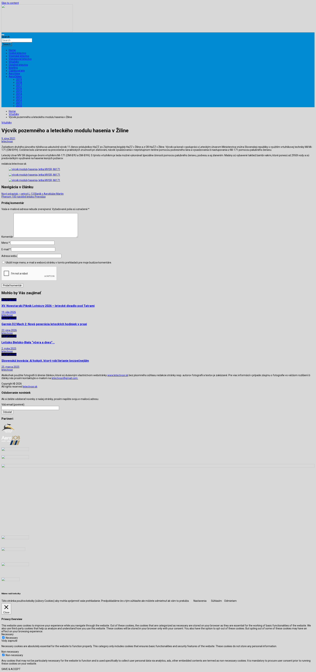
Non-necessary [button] (10, 651)
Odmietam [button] (230, 600)
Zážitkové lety (17, 70)
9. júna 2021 (8, 138)
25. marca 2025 (10, 366)
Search (5, 36)
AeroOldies (15, 76)
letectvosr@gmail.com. (65, 378)
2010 (19, 105)
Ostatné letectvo (18, 64)
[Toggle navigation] (2, 34)
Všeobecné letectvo (20, 58)
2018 (19, 82)
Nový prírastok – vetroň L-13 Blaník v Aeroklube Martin (32, 193)
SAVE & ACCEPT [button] (10, 669)
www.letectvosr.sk (117, 375)
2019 (19, 79)
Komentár (7, 236)
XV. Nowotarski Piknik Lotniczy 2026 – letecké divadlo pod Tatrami (48, 306)
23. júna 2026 (9, 330)
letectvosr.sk (30, 386)
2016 (19, 88)
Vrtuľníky (14, 61)
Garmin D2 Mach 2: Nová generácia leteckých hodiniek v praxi (44, 324)
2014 (19, 94)
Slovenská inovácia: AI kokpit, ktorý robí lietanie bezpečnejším (45, 360)
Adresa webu (9, 255)
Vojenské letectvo (19, 56)
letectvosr (7, 141)
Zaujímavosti (8, 299)
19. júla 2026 (8, 312)
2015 (19, 91)
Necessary (12, 637)
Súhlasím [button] (216, 600)
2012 (19, 99)
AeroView (14, 73)
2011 (19, 102)
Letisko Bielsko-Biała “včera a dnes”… (28, 342)
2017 (19, 85)
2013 (19, 97)
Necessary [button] (7, 634)
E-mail (6, 249)
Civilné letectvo (17, 53)
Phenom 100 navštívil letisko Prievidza (23, 196)
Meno (5, 242)
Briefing (13, 67)
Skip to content (10, 2)
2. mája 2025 (8, 348)
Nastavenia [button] (199, 600)
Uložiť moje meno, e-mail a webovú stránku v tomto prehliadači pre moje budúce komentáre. (59, 262)
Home (12, 50)
